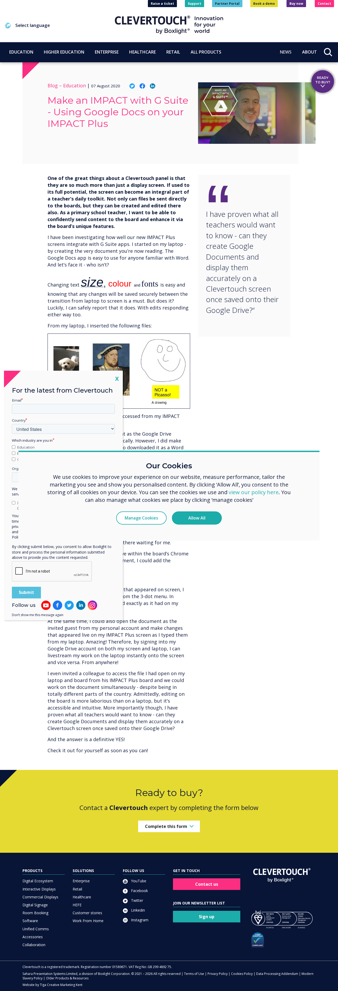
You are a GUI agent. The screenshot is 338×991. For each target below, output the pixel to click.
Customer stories (87, 912)
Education (26, 447)
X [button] (117, 378)
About (309, 52)
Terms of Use (194, 973)
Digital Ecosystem (37, 880)
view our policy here (254, 492)
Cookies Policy (242, 973)
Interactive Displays (39, 889)
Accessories (32, 936)
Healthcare (82, 896)
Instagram (139, 919)
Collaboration (33, 944)
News (286, 52)
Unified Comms (35, 928)
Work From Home (88, 920)
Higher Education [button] (64, 52)
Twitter (136, 900)
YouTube (138, 880)
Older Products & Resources (67, 978)
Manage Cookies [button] (141, 518)
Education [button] (21, 52)
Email (16, 400)
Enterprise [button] (107, 52)
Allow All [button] (196, 518)
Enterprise (81, 880)
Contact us (206, 884)
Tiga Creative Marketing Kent (61, 985)
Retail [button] (173, 52)
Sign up (206, 916)
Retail (77, 889)
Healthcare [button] (142, 52)
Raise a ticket (162, 3)
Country (19, 420)
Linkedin (137, 910)
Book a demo (264, 3)
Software (30, 920)
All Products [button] (206, 52)
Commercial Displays (40, 896)
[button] (59, 25)
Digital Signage (35, 904)
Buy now (296, 3)
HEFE (77, 904)
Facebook (139, 890)
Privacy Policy (218, 973)
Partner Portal (227, 3)
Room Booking (35, 912)
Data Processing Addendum (277, 973)
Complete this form (166, 826)
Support (194, 3)
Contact (324, 3)
